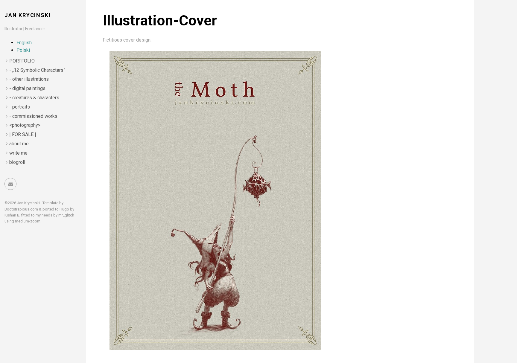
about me (19, 144)
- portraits (19, 107)
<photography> (24, 125)
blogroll (17, 162)
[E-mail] (10, 184)
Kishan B (11, 215)
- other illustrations (29, 79)
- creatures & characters (34, 97)
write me (18, 153)
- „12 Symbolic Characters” (37, 70)
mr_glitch (66, 215)
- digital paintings (27, 88)
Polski (23, 50)
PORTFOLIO (22, 61)
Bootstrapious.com (21, 209)
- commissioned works (33, 116)
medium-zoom (27, 221)
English (24, 42)
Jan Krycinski (27, 15)
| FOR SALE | (22, 134)
